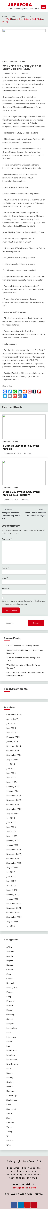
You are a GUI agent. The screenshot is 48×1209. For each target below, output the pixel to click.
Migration (10, 1055)
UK (7, 1136)
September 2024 (14, 755)
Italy (8, 1046)
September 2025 (14, 714)
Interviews (11, 1037)
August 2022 (12, 867)
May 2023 (11, 827)
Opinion (9, 1082)
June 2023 (11, 822)
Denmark (10, 983)
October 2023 (12, 804)
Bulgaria (9, 965)
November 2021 (13, 908)
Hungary (10, 1023)
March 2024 (11, 782)
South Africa (11, 1100)
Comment (7, 539)
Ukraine (9, 1140)
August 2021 (12, 921)
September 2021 (14, 917)
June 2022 (11, 876)
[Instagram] (27, 1205)
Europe (9, 996)
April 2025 (11, 732)
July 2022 (10, 872)
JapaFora (20, 4)
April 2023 (11, 831)
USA (8, 1145)
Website (5, 588)
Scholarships (11, 1095)
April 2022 (11, 885)
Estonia (9, 992)
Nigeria (9, 1073)
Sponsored (11, 1109)
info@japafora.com (24, 1187)
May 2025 (11, 728)
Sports (9, 1113)
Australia (10, 951)
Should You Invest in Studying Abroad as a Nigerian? (21, 493)
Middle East (11, 1050)
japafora (24, 73)
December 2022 (13, 849)
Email (5, 578)
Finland (9, 1005)
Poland (9, 1086)
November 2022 (13, 854)
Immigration (11, 1028)
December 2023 (13, 795)
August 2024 (12, 759)
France (9, 1010)
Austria (9, 956)
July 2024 (10, 764)
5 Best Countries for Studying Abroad (21, 447)
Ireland (9, 1041)
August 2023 (12, 813)
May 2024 (11, 773)
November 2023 (13, 800)
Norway (10, 1077)
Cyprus (9, 978)
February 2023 (13, 840)
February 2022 (13, 894)
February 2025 (13, 737)
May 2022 (11, 881)
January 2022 (12, 899)
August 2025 (12, 719)
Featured (13, 61)
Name (5, 568)
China (4, 61)
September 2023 (14, 809)
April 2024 (11, 777)
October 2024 (12, 750)
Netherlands (11, 1059)
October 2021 (12, 912)
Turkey (9, 1131)
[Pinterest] (34, 1205)
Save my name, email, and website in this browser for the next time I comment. (24, 602)
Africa (9, 947)
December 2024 (13, 746)
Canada (9, 969)
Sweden (10, 1122)
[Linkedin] (21, 1205)
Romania (10, 1091)
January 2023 (12, 845)
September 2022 (14, 863)
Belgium (9, 960)
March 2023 (11, 836)
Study (22, 61)
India (8, 1032)
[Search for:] (16, 623)
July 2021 (10, 926)
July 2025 (10, 723)
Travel (9, 1127)
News (9, 1068)
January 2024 (12, 791)
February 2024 (13, 786)
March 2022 (11, 890)
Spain (8, 1104)
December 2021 (13, 903)
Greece (9, 1019)
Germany (10, 1014)
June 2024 (11, 768)
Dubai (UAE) (11, 987)
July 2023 (10, 818)
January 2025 (12, 741)
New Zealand (12, 1064)
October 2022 (12, 858)
